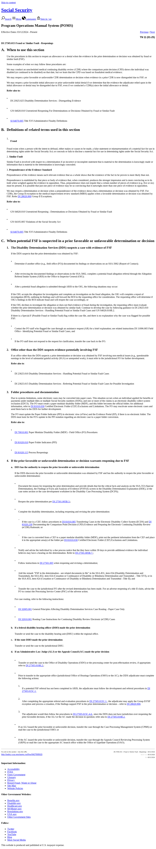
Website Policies (15, 788)
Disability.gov (14, 803)
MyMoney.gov (14, 808)
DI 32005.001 (25, 609)
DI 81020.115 (21, 452)
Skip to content (8, 2)
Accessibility (13, 769)
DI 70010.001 (21, 432)
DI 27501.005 (46, 563)
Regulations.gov (15, 811)
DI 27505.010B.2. (34, 665)
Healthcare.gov (14, 806)
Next (152, 32)
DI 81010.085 (69, 521)
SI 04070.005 (16, 121)
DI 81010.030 (37, 406)
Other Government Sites (19, 817)
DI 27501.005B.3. (61, 501)
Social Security (16, 10)
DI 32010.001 (25, 619)
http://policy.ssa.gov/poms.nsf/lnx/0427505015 (21, 754)
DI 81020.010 (21, 442)
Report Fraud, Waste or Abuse (21, 783)
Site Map (11, 785)
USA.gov (12, 814)
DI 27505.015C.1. (98, 701)
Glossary (11, 777)
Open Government (16, 774)
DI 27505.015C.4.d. (82, 714)
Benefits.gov (13, 800)
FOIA (10, 772)
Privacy (11, 780)
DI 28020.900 (24, 196)
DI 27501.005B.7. (84, 553)
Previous (144, 32)
